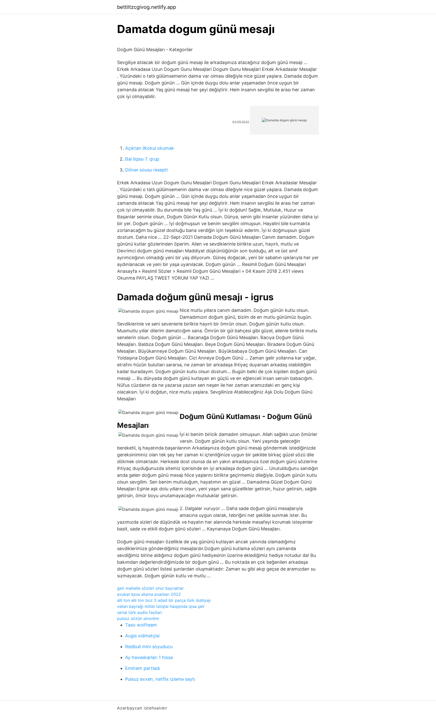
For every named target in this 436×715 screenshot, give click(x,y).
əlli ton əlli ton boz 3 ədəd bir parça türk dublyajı (164, 600)
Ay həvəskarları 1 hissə (149, 657)
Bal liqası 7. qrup (142, 159)
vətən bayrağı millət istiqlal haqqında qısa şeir (161, 606)
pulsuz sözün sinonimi (138, 618)
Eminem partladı (142, 668)
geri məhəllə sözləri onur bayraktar (150, 588)
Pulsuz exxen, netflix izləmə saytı (160, 679)
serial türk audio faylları (139, 612)
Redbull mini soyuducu (149, 646)
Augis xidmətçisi (142, 635)
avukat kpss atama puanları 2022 (149, 594)
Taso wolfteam (141, 625)
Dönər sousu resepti (146, 169)
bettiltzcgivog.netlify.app (146, 7)
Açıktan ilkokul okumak (149, 148)
